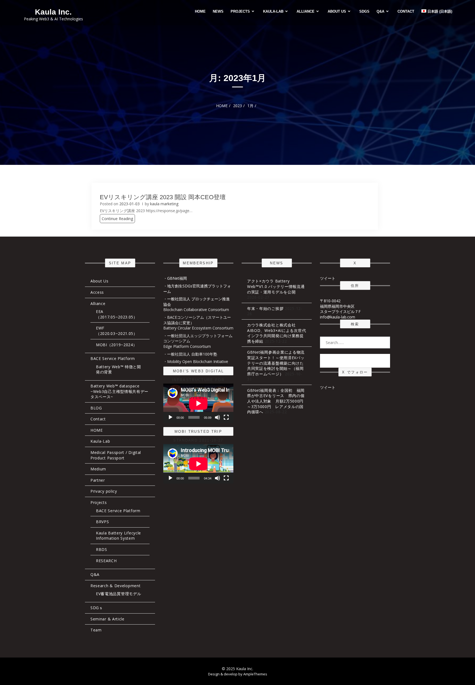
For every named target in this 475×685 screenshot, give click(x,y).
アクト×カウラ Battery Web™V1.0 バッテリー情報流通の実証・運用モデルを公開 (276, 286)
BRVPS (102, 521)
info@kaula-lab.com (337, 317)
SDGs (364, 11)
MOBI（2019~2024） (116, 344)
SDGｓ (96, 607)
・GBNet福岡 (175, 278)
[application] (198, 403)
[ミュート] (217, 417)
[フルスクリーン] (226, 417)
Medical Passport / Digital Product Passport (115, 455)
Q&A (380, 11)
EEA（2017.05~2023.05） (116, 314)
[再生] (170, 417)
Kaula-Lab (273, 11)
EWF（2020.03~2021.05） (116, 330)
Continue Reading (117, 218)
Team (96, 630)
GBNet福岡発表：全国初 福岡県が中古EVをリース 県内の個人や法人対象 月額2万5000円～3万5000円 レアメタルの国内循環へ (276, 401)
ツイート (327, 278)
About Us (337, 11)
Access (97, 292)
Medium (98, 469)
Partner (97, 480)
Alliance (305, 11)
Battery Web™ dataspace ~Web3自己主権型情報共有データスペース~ (119, 391)
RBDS (101, 549)
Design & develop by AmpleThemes (237, 674)
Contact (405, 11)
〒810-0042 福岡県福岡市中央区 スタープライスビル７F (340, 306)
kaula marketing (164, 203)
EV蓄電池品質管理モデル (118, 593)
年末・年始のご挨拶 (265, 308)
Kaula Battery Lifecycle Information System (118, 535)
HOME (200, 11)
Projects (240, 11)
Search (355, 360)
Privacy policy (103, 491)
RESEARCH (106, 560)
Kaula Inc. (53, 12)
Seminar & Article (107, 619)
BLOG (96, 408)
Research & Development (115, 585)
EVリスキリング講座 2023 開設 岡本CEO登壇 (163, 197)
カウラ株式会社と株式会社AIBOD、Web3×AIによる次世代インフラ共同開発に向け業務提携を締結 (276, 333)
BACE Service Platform (112, 358)
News (218, 11)
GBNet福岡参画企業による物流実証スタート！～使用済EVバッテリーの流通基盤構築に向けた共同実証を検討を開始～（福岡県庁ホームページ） (276, 363)
